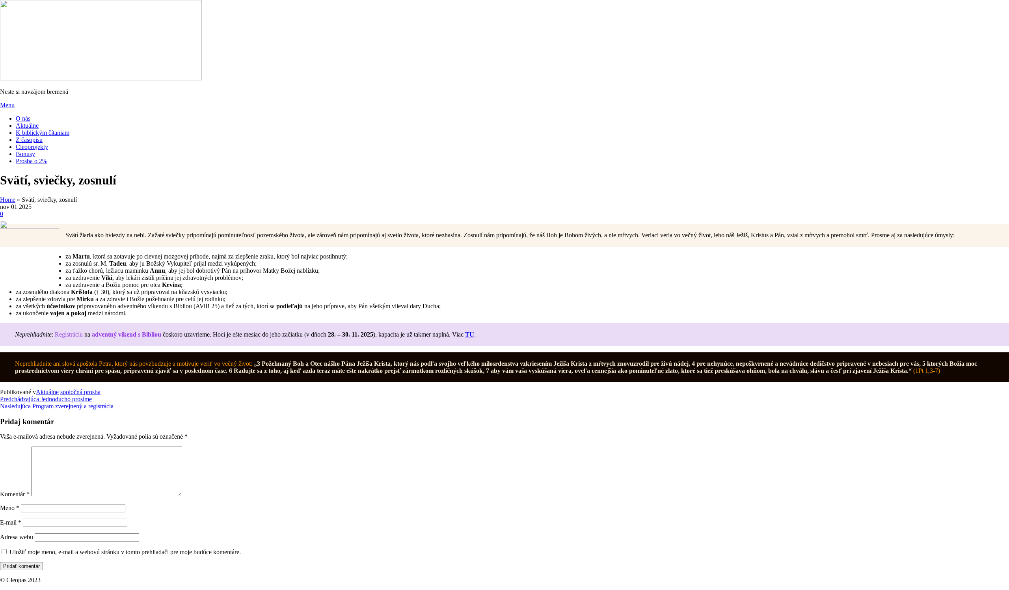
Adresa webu (16, 537)
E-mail (10, 522)
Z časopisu (29, 139)
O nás (23, 118)
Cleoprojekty (32, 146)
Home (7, 199)
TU (469, 334)
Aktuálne (27, 125)
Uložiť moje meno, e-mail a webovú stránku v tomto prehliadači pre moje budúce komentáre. (125, 552)
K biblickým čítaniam (42, 132)
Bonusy (25, 154)
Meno (9, 507)
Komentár (15, 494)
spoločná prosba (80, 392)
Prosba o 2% (31, 161)
